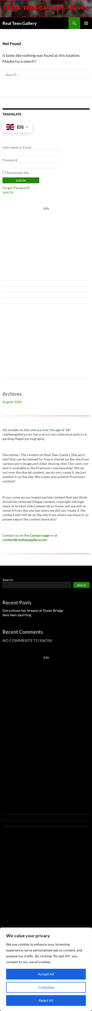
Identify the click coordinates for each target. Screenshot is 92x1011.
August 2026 (12, 402)
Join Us (7, 192)
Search (7, 580)
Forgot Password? (16, 188)
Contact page (40, 535)
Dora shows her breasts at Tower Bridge (32, 610)
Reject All (46, 1000)
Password (9, 160)
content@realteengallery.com (24, 540)
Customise (46, 987)
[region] (46, 969)
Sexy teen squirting (16, 615)
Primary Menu (86, 23)
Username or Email (16, 147)
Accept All (46, 974)
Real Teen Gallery (19, 23)
